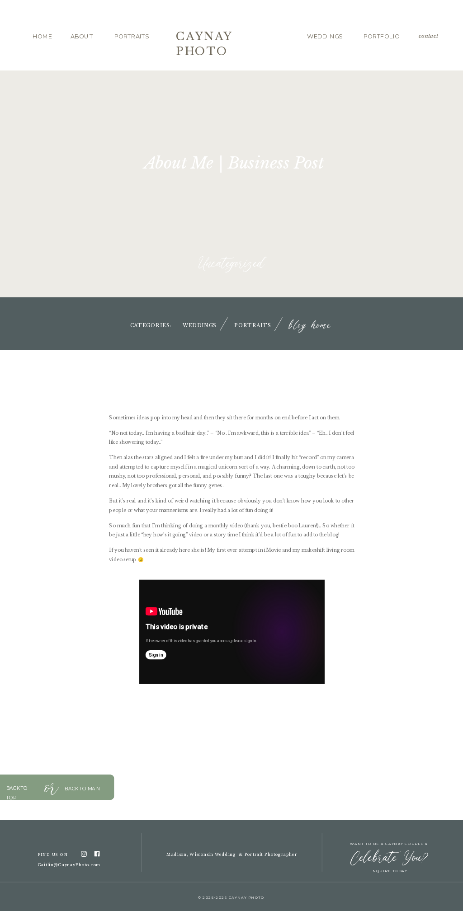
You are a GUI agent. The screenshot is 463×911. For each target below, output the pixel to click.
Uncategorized (231, 264)
